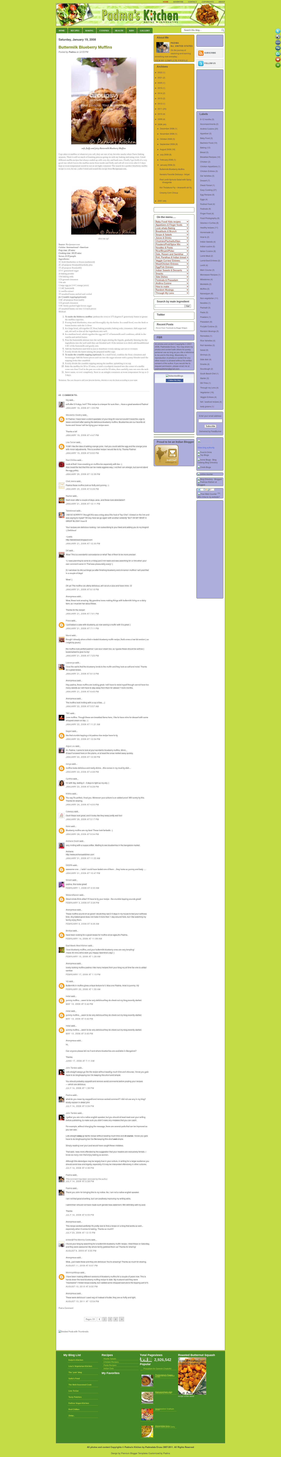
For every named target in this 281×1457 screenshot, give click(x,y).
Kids (131, 31)
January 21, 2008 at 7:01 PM (82, 613)
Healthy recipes (207, 227)
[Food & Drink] (205, 452)
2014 (160, 93)
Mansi (68, 635)
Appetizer (204, 133)
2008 (160, 124)
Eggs (202, 199)
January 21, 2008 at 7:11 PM (82, 628)
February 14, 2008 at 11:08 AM (84, 938)
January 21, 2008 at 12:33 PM (83, 543)
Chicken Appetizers (208, 166)
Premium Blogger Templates (134, 1453)
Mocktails (204, 284)
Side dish (204, 359)
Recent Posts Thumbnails (165, 328)
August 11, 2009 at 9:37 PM (82, 1265)
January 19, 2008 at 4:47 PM (82, 435)
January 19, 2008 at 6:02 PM (82, 453)
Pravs (68, 620)
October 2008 (166, 138)
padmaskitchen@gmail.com (167, 368)
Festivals (204, 208)
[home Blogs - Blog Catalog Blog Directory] (210, 462)
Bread (203, 152)
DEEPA (69, 865)
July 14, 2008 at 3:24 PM (80, 1106)
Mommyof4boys (73, 1272)
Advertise (178, 2)
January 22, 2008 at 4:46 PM (82, 771)
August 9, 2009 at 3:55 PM (81, 1250)
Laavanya (70, 662)
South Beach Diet (208, 373)
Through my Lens (208, 387)
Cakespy (70, 811)
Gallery (145, 31)
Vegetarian (205, 392)
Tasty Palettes (75, 1397)
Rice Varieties (206, 340)
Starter (203, 378)
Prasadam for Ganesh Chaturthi (157, 1369)
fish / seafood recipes (209, 401)
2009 (160, 119)
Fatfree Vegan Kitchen (78, 1403)
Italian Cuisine (206, 251)
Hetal (68, 996)
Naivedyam (205, 293)
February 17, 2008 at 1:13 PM (83, 974)
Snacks (203, 364)
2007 (160, 200)
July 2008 (164, 154)
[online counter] (205, 474)
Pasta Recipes (110, 1365)
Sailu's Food (74, 1378)
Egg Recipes (206, 194)
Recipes (75, 31)
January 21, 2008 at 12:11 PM (83, 503)
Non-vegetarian (207, 298)
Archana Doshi (72, 841)
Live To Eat (73, 1391)
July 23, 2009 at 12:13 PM (80, 1232)
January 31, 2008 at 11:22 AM (83, 858)
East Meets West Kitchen (77, 945)
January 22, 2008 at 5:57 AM (82, 706)
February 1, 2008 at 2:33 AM (82, 887)
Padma (69, 1095)
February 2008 (166, 159)
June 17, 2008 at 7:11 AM (80, 1060)
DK (67, 550)
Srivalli (69, 879)
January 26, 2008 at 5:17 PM (82, 819)
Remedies (204, 335)
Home (165, 2)
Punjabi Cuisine (207, 326)
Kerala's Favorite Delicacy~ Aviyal (175, 174)
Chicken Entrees (207, 171)
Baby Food (205, 138)
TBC (68, 713)
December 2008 (167, 128)
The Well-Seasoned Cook (80, 1385)
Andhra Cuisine (207, 128)
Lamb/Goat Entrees (208, 260)
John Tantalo (71, 1067)
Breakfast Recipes (208, 157)
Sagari (69, 731)
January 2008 (166, 164)
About (222, 2)
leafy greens (205, 406)
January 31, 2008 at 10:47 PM (83, 873)
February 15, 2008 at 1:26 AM (83, 956)
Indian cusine (206, 246)
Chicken (203, 161)
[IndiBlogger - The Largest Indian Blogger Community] (166, 464)
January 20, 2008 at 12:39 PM (83, 474)
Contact (192, 2)
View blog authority (206, 447)
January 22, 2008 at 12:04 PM (83, 739)
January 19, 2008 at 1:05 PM (82, 407)
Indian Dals (109, 1368)
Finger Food (205, 213)
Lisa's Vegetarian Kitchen (80, 1366)
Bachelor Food (206, 142)
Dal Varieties (205, 175)
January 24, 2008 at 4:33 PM (82, 804)
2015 (160, 88)
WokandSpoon (72, 894)
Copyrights (208, 2)
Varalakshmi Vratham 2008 (164, 1409)
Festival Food (206, 204)
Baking (89, 31)
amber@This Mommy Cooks (78, 1239)
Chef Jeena (71, 481)
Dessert (203, 180)
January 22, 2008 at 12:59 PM (83, 756)
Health (119, 31)
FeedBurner (216, 431)
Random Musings (208, 331)
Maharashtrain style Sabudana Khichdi (164, 1392)
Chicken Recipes (111, 1362)
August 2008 (165, 149)
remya (68, 763)
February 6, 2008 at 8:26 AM (82, 923)
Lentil (202, 265)
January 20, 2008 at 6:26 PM (82, 488)
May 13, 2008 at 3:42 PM (79, 1003)
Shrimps (203, 354)
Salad (202, 350)
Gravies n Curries (208, 222)
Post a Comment (66, 1308)
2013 (160, 98)
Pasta (202, 312)
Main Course (206, 269)
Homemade (205, 232)
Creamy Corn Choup (169, 192)
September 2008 (167, 144)
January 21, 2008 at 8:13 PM (82, 673)
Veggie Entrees (207, 397)
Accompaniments (207, 124)
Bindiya (69, 930)
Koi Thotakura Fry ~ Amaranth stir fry (176, 187)
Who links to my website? (209, 496)
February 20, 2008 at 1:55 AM (83, 989)
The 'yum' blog (75, 1372)
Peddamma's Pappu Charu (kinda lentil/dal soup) (165, 1376)
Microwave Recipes (209, 274)
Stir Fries (204, 382)
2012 (160, 103)
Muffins (203, 288)
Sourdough (205, 368)
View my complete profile (171, 60)
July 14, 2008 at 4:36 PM (80, 1167)
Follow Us (210, 63)
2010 (160, 113)
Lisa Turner (71, 442)
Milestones (205, 279)
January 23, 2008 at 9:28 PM (82, 786)
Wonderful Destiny (74, 414)
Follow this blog (174, 380)
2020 (160, 82)
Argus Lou (70, 746)
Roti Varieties (206, 345)
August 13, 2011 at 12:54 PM (82, 1301)
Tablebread (71, 510)
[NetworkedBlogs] (174, 375)
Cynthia (69, 778)
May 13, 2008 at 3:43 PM (79, 1033)
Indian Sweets (206, 241)
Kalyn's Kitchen (75, 1360)
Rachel (69, 495)
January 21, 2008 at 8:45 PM (82, 691)
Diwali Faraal (206, 185)
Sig (67, 399)
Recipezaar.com (119, 169)
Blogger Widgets (181, 328)
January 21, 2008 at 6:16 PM (82, 589)
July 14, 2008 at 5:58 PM (80, 1181)
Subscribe (210, 53)
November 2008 (167, 133)
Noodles (204, 302)
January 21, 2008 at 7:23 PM (82, 655)
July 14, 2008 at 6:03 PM (80, 1214)
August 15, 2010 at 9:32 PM (82, 1286)
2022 (160, 72)
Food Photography (208, 218)
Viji (67, 981)
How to (203, 237)
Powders (204, 317)
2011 (160, 108)
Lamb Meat (205, 255)
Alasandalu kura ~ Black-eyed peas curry (165, 1426)
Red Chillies (71, 460)
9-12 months (205, 119)
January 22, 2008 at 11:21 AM (83, 724)
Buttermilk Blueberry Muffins (85, 47)
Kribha (69, 793)
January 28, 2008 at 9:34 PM (82, 834)
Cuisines (104, 31)
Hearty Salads (110, 1359)
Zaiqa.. (71, 1415)
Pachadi (203, 307)
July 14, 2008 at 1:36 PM (80, 1088)
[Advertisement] (97, 1312)
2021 (160, 77)
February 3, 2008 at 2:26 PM (82, 902)
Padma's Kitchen (133, 1447)
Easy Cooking (206, 189)
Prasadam (204, 321)
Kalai (68, 826)
